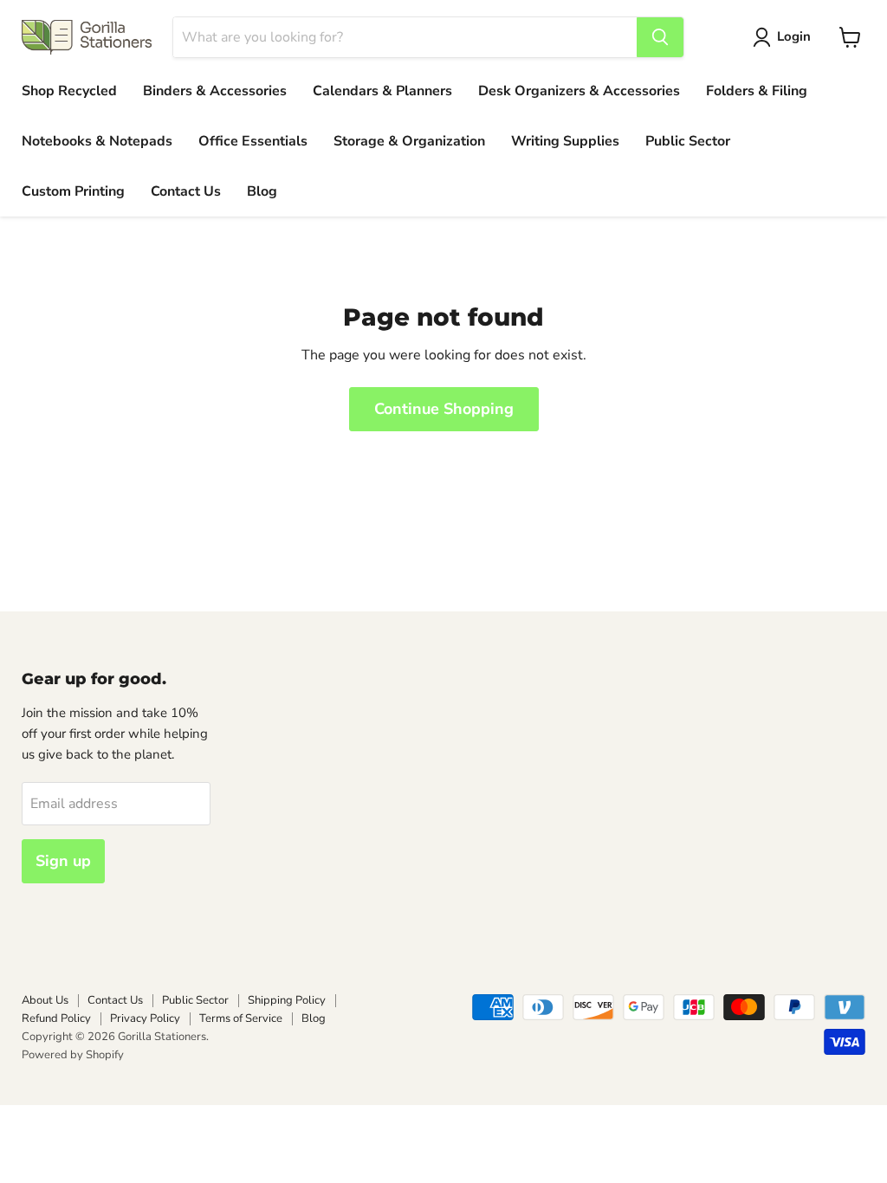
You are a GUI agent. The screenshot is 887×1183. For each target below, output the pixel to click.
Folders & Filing (756, 90)
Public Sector (687, 141)
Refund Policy (56, 1018)
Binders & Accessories (215, 90)
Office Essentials (253, 141)
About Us (45, 1000)
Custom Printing (73, 191)
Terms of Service (240, 1018)
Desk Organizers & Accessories (579, 90)
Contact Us (186, 191)
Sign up (63, 860)
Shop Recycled (69, 90)
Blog (262, 191)
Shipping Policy (287, 1000)
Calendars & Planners (382, 90)
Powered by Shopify (73, 1055)
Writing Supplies (565, 141)
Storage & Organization (409, 141)
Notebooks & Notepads (97, 141)
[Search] (660, 37)
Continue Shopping (444, 408)
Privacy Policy (145, 1018)
